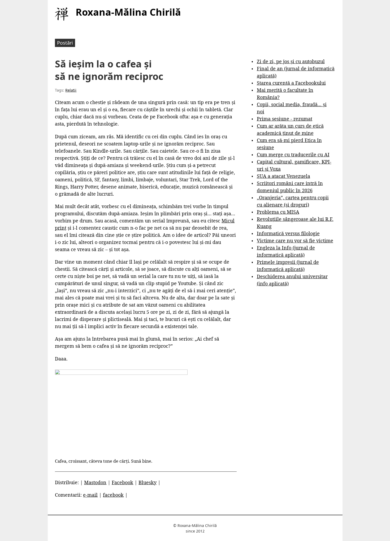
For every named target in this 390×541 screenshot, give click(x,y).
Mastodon (95, 482)
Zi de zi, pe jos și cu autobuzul (291, 61)
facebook (113, 495)
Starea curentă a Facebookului (291, 83)
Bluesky (147, 482)
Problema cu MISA (278, 212)
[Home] (61, 14)
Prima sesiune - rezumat (284, 118)
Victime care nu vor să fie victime (295, 240)
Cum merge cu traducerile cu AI (293, 154)
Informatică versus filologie (288, 233)
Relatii (70, 90)
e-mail (90, 495)
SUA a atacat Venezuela (283, 176)
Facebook (122, 482)
